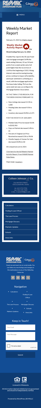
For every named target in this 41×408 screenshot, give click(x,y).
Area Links (9, 238)
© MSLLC (29, 399)
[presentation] (22, 346)
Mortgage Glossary (12, 221)
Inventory (18, 162)
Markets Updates (11, 227)
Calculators (9, 205)
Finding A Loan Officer (13, 211)
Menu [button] (22, 15)
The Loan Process (11, 216)
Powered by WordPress (16, 399)
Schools (8, 232)
